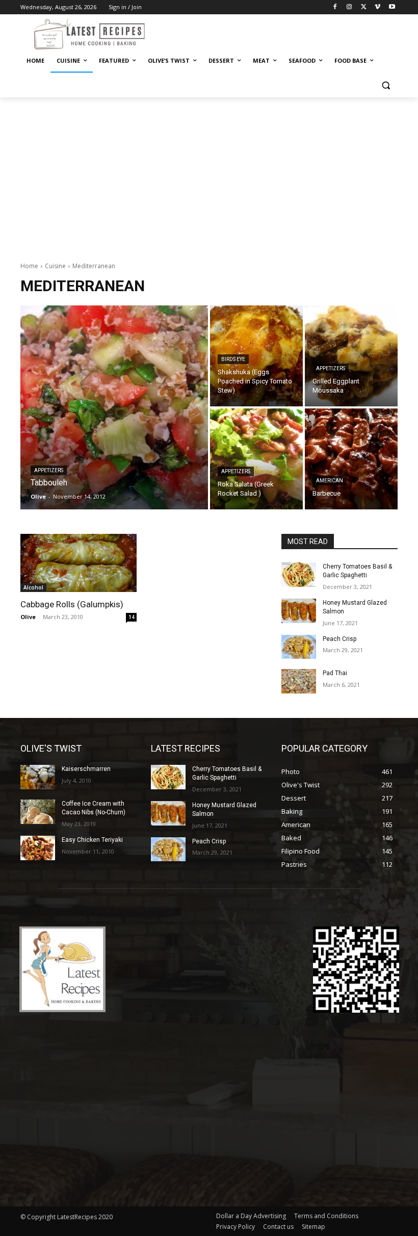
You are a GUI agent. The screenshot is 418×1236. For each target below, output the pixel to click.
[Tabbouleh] (114, 407)
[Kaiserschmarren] (37, 777)
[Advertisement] (209, 173)
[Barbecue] (351, 458)
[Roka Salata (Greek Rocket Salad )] (256, 458)
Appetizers (48, 470)
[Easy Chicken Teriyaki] (37, 848)
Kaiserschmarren (86, 768)
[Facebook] (335, 7)
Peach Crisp (339, 638)
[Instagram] (349, 7)
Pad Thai (335, 673)
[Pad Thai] (298, 681)
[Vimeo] (377, 7)
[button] (386, 85)
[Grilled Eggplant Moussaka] (351, 355)
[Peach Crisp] (298, 647)
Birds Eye (233, 359)
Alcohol (33, 587)
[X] (364, 7)
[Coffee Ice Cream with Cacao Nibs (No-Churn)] (37, 812)
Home (29, 266)
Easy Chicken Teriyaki (92, 839)
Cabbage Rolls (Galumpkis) (71, 604)
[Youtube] (392, 7)
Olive (28, 617)
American (329, 480)
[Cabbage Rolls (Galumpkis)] (78, 563)
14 (131, 617)
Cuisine (55, 266)
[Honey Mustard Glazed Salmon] (298, 611)
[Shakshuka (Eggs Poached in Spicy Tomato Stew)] (256, 355)
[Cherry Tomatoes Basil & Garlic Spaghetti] (298, 574)
